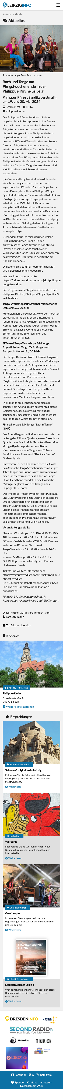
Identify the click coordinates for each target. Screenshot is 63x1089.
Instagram (45, 1074)
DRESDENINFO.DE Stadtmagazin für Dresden (21, 1018)
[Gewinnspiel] (31, 886)
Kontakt (32, 1082)
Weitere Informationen (20, 706)
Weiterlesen (15, 786)
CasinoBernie (43, 1040)
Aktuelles (19, 14)
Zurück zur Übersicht (18, 625)
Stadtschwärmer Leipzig (19, 984)
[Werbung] (31, 815)
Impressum (45, 1082)
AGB (40, 1085)
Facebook (20, 1074)
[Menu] (58, 4)
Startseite (17, 5)
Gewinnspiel (12, 913)
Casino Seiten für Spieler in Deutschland (19, 1040)
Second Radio (31, 1030)
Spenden (20, 1082)
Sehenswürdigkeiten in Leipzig (23, 770)
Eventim (50, 1020)
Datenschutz (28, 1085)
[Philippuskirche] (31, 664)
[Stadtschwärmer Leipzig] (31, 958)
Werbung (11, 841)
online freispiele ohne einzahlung (17, 1058)
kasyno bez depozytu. (42, 1051)
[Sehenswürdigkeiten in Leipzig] (31, 743)
